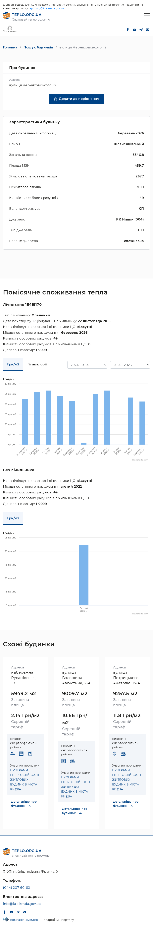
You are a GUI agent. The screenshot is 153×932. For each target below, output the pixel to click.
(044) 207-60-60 (16, 888)
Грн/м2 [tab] (13, 364)
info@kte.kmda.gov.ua (22, 904)
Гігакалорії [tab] (37, 364)
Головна (10, 47)
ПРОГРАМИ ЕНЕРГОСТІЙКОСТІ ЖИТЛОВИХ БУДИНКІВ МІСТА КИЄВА (24, 779)
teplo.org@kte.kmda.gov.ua (47, 8)
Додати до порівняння (79, 99)
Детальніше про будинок (24, 804)
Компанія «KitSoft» (25, 920)
